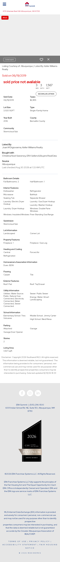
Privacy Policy (39, 541)
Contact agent (9, 59)
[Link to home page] (30, 4)
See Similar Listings (46, 94)
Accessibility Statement (20, 545)
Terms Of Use (17, 541)
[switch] (41, 59)
